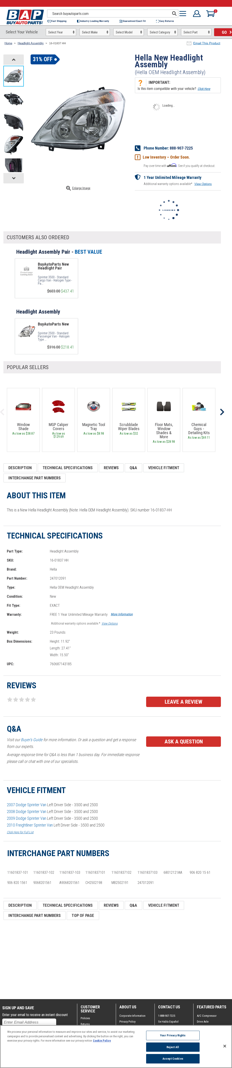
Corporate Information (132, 1015)
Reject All (173, 1047)
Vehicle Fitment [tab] (163, 467)
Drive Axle (202, 1021)
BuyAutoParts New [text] (53, 324)
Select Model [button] (124, 32)
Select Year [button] (55, 32)
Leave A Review (183, 702)
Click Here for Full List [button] (20, 832)
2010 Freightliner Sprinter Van (30, 825)
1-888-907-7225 (166, 1015)
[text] (56, 280)
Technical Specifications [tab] (68, 467)
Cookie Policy (102, 1040)
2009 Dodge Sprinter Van (26, 818)
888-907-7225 (181, 148)
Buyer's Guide (31, 739)
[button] (59, 21)
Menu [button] (183, 13)
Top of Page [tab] (83, 915)
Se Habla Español (168, 1021)
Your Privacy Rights (173, 1035)
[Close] (225, 1046)
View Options (203, 184)
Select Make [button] (90, 32)
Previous (2, 412)
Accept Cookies (172, 1058)
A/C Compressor (207, 1015)
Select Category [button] (160, 32)
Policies (85, 1018)
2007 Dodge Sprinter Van (26, 804)
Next (222, 412)
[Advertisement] (112, 959)
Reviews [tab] (111, 467)
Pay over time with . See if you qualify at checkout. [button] (179, 165)
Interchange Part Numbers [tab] (34, 477)
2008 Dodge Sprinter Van (26, 811)
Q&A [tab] (133, 467)
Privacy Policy (127, 1021)
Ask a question (183, 741)
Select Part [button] (191, 32)
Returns (85, 1024)
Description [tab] (20, 467)
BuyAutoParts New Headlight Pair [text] (53, 266)
